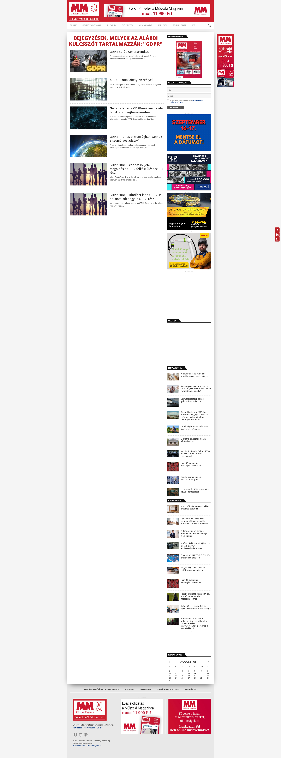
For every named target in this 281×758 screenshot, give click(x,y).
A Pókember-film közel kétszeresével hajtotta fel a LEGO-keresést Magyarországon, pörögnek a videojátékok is (194, 624)
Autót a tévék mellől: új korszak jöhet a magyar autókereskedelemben (196, 546)
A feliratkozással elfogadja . (186, 101)
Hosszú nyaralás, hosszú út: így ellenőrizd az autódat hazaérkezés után (195, 596)
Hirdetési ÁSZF (191, 689)
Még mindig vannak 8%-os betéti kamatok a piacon (193, 569)
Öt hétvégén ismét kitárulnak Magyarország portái (194, 428)
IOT (193, 25)
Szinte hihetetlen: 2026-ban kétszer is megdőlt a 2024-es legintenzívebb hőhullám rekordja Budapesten (194, 416)
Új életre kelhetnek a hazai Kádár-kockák (193, 440)
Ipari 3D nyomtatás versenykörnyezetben (191, 464)
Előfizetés (127, 25)
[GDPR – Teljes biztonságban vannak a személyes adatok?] (88, 156)
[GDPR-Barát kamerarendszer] (88, 71)
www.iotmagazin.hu (94, 746)
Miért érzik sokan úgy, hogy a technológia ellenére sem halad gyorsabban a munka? (196, 388)
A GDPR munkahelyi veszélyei (131, 80)
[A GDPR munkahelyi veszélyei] (88, 99)
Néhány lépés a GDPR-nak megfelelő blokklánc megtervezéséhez (136, 110)
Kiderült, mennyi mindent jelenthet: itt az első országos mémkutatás (195, 533)
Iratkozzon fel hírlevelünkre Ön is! (87, 728)
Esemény (111, 25)
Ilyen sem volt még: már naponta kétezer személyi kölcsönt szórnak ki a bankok (194, 521)
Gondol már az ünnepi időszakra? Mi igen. (191, 478)
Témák (73, 25)
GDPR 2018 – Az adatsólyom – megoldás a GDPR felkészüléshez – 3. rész (136, 169)
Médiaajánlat (145, 25)
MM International (91, 25)
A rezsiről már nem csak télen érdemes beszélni (195, 507)
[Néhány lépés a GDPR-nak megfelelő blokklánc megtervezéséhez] (88, 128)
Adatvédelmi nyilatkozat (168, 689)
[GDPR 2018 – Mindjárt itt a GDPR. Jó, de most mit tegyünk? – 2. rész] (88, 214)
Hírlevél (162, 25)
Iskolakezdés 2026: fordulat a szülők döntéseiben (195, 490)
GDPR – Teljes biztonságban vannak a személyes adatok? (136, 138)
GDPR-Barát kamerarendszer (130, 52)
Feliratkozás (176, 107)
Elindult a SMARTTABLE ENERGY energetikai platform (195, 556)
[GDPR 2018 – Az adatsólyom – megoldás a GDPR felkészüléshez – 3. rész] (88, 184)
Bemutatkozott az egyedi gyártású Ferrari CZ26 (192, 400)
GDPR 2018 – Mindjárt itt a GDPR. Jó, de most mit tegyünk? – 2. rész (136, 197)
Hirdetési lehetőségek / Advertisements (101, 689)
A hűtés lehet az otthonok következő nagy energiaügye (194, 375)
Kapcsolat (129, 689)
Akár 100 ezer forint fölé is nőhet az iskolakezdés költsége (196, 607)
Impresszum (145, 689)
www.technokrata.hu (80, 746)
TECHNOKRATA (179, 25)
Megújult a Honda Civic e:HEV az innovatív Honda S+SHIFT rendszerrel (195, 454)
